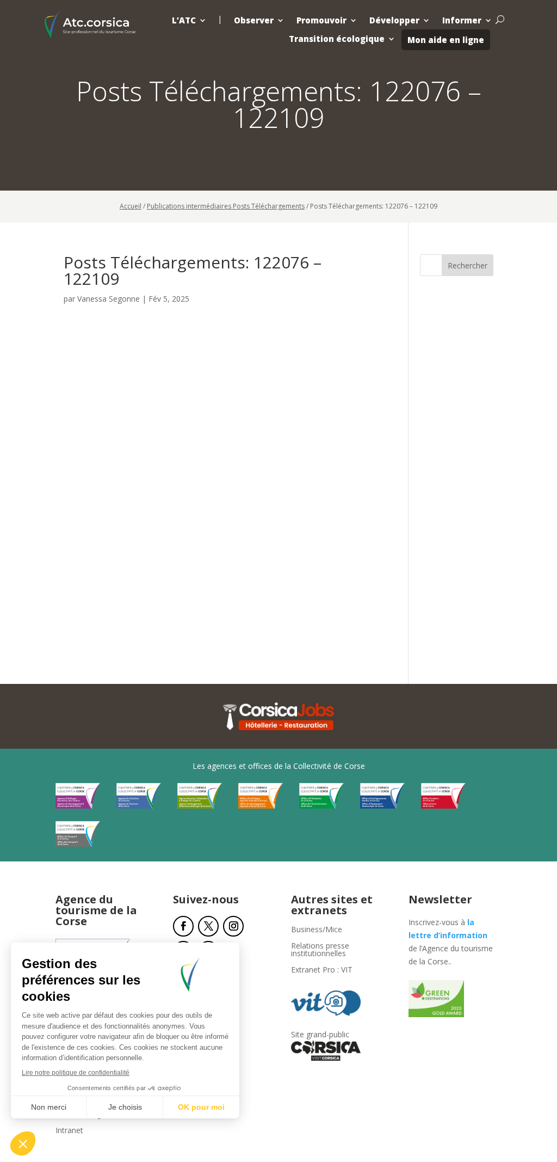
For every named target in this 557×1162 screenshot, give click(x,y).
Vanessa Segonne (108, 298)
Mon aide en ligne (445, 40)
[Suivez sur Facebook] (183, 926)
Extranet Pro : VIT (321, 970)
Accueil (130, 206)
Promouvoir (321, 20)
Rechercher (467, 265)
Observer (254, 20)
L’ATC (184, 20)
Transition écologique (337, 39)
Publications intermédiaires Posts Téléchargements (226, 206)
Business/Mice (316, 930)
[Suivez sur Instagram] (233, 926)
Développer (394, 20)
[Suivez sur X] (208, 926)
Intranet (69, 1131)
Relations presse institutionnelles (320, 950)
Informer (461, 20)
